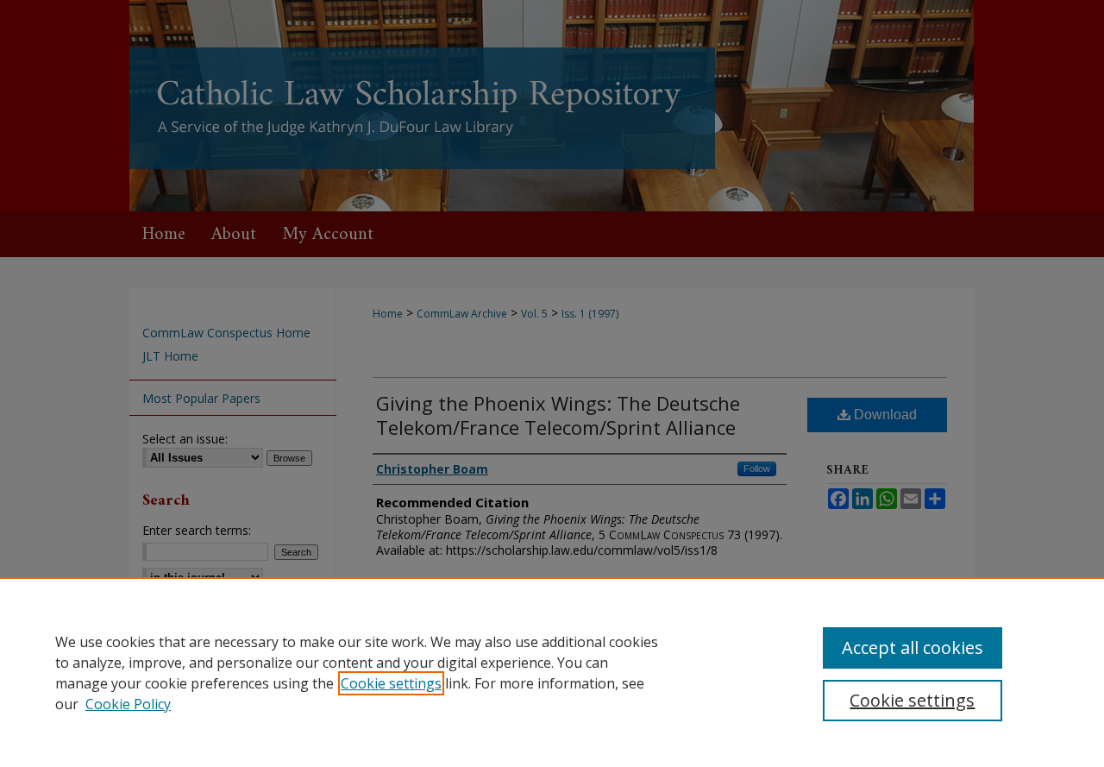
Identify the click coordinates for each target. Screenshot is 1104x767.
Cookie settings (391, 683)
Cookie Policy (128, 704)
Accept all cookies (912, 647)
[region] (552, 672)
